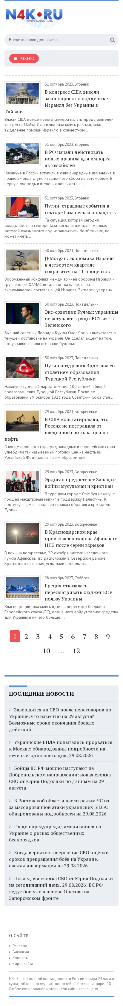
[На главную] (49, 16)
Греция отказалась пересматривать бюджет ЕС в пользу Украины (79, 592)
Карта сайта (23, 963)
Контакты (21, 957)
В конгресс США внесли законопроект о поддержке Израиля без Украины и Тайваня (56, 102)
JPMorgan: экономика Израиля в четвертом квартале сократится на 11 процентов (80, 265)
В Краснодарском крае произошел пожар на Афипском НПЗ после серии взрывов (81, 538)
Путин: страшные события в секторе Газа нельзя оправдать (80, 209)
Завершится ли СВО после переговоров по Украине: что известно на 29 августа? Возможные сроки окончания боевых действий (60, 719)
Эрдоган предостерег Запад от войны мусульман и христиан (80, 482)
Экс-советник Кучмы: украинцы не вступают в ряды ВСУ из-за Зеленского (81, 318)
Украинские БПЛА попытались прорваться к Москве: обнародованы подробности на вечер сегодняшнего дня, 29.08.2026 (61, 749)
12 (76, 650)
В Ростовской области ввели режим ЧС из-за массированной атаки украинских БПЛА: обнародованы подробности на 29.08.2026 (60, 807)
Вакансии (21, 951)
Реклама (20, 945)
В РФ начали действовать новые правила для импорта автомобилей (77, 158)
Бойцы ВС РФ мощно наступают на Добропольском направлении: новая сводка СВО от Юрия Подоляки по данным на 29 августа (60, 778)
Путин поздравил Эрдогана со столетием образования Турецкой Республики (80, 372)
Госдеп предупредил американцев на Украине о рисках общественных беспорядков (55, 833)
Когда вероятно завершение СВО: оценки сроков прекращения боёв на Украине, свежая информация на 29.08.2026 (59, 859)
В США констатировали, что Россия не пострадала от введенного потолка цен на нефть (56, 429)
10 (46, 650)
